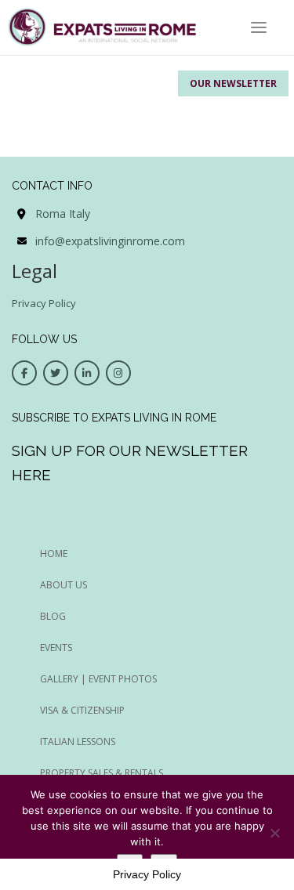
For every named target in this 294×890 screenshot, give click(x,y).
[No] (274, 833)
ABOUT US (63, 585)
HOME (53, 553)
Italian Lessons (77, 741)
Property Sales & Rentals (101, 773)
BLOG (53, 616)
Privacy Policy (44, 303)
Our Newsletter (233, 83)
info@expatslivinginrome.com (110, 240)
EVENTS (56, 647)
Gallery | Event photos (98, 679)
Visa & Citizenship (82, 710)
